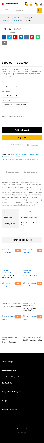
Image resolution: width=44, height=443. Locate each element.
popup (21, 159)
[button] (32, 145)
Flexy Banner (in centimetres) (8, 271)
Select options (6, 267)
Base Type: (6, 91)
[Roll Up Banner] (4, 37)
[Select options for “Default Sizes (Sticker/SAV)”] (27, 266)
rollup (32, 159)
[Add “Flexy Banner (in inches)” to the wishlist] (37, 333)
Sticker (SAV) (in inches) (11, 303)
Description (12, 172)
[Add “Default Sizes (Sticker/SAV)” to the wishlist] (37, 266)
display (15, 159)
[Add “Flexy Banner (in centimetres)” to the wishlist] (16, 266)
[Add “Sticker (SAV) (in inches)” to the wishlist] (16, 300)
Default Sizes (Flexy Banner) (9, 338)
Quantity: (5, 120)
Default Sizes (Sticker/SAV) (28, 271)
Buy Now (22, 137)
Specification (31, 172)
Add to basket (22, 130)
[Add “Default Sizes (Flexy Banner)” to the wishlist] (16, 333)
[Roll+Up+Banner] (9, 37)
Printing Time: (7, 100)
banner (8, 159)
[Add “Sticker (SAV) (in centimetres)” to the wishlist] (37, 300)
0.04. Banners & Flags (19, 154)
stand (38, 159)
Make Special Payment (10, 377)
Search (39, 10)
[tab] (12, 173)
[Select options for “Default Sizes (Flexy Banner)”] (6, 333)
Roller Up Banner (14, 157)
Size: (3, 82)
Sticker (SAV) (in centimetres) (29, 304)
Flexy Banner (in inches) (32, 337)
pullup (27, 159)
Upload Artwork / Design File (13, 116)
